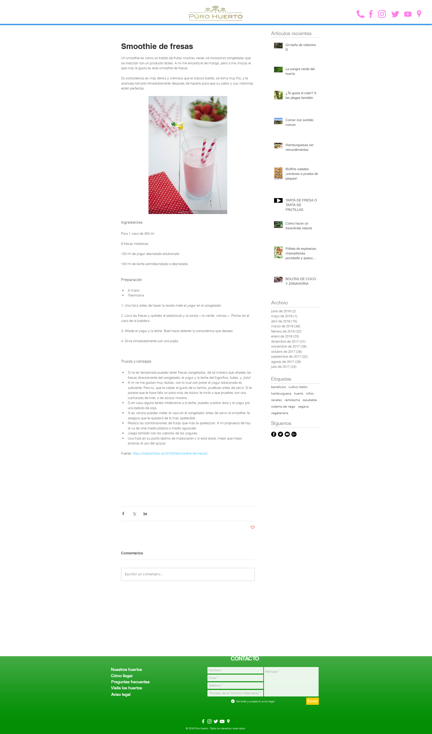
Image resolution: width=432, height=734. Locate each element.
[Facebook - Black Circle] (273, 434)
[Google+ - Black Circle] (294, 434)
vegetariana (279, 413)
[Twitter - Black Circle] (280, 434)
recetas (276, 400)
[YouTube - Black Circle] (287, 434)
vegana (303, 406)
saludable (310, 400)
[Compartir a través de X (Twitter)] (134, 513)
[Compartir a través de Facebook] (123, 513)
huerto (298, 393)
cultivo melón (298, 387)
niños (310, 393)
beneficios (278, 387)
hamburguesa (281, 393)
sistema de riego (283, 406)
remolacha (292, 400)
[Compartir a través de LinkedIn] (145, 513)
